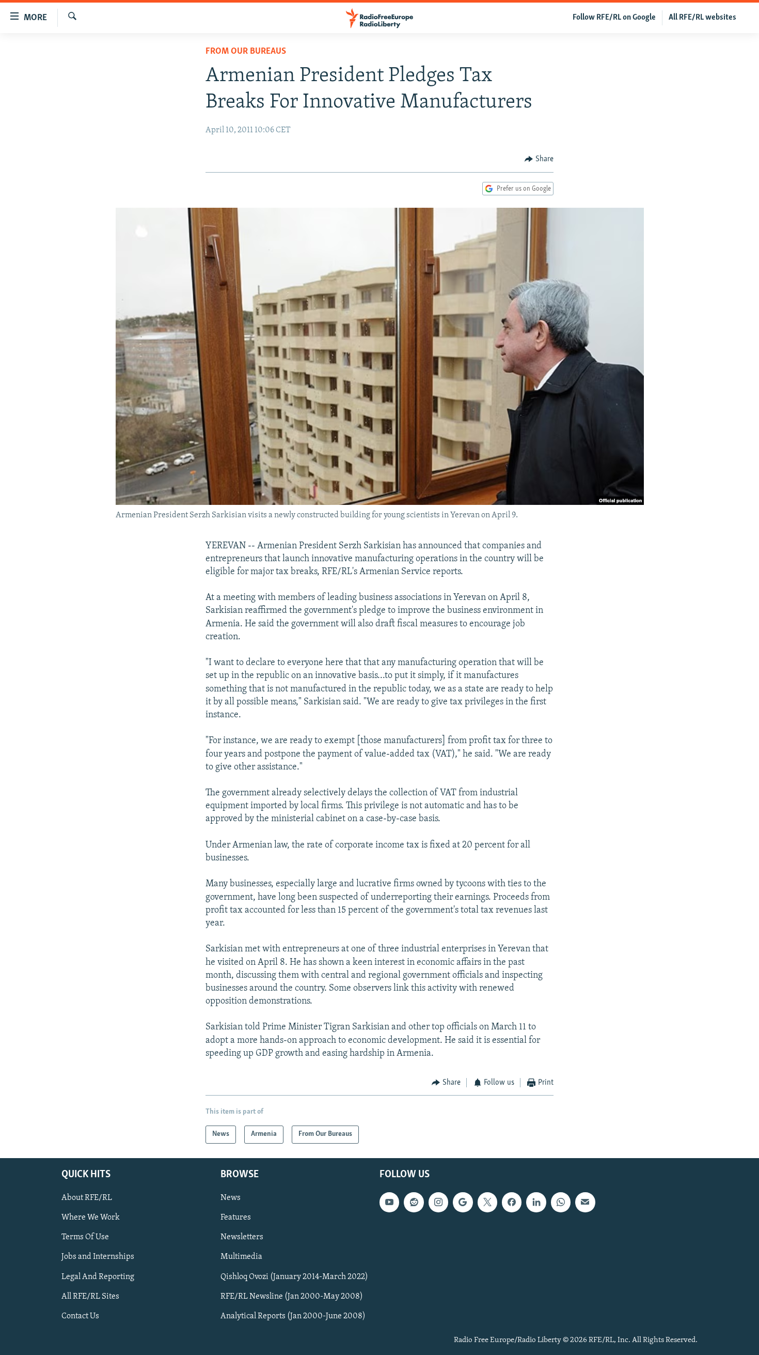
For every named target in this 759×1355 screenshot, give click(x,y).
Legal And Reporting (97, 1276)
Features (235, 1217)
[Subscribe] (585, 1202)
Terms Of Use (85, 1237)
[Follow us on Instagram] (438, 1202)
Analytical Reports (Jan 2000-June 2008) (293, 1316)
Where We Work (90, 1217)
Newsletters (241, 1237)
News (230, 1198)
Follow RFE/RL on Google (614, 17)
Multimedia (241, 1257)
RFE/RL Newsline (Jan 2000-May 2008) (291, 1296)
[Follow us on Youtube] (389, 1202)
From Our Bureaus (245, 51)
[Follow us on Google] (462, 1202)
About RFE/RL (86, 1198)
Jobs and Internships (97, 1257)
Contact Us (80, 1316)
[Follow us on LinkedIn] (536, 1202)
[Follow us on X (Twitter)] (487, 1202)
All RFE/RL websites (702, 17)
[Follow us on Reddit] (413, 1202)
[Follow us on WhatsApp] (561, 1202)
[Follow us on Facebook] (511, 1202)
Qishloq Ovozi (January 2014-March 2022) (294, 1276)
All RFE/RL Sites (90, 1296)
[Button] (539, 159)
